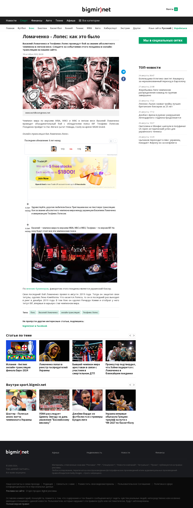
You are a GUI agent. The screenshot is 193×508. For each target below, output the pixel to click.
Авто (49, 20)
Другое (137, 28)
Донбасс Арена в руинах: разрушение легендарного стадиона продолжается (160, 116)
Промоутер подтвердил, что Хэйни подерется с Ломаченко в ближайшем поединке (121, 369)
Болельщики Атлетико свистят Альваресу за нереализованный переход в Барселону (162, 80)
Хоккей (69, 28)
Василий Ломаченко (48, 312)
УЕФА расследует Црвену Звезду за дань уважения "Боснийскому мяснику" (54, 418)
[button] (130, 335)
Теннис (80, 28)
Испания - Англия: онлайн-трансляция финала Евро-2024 (18, 367)
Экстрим (125, 28)
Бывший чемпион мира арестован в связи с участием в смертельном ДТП (86, 369)
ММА (89, 28)
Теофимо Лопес (90, 312)
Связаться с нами (65, 483)
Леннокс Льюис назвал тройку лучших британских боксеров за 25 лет (160, 105)
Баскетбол (56, 28)
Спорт (24, 20)
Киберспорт (110, 28)
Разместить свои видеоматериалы (96, 483)
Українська (180, 28)
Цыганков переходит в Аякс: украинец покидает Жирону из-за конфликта (159, 141)
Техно (59, 20)
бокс (33, 312)
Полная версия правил (17, 503)
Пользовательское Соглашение (134, 483)
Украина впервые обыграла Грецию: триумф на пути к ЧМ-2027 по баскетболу (120, 418)
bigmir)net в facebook (35, 325)
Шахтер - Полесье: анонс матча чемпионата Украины (19, 416)
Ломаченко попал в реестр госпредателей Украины (53, 367)
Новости (11, 20)
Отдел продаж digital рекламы (41, 490)
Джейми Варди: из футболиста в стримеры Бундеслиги (87, 416)
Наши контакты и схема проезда (23, 483)
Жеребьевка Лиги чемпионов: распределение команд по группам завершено (158, 92)
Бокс (31, 28)
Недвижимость (94, 452)
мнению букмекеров (37, 288)
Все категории (91, 20)
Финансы (36, 20)
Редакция (48, 483)
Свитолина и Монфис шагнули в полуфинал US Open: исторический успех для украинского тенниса (162, 129)
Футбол (22, 28)
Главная (10, 28)
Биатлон (42, 28)
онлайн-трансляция (70, 312)
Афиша (71, 20)
